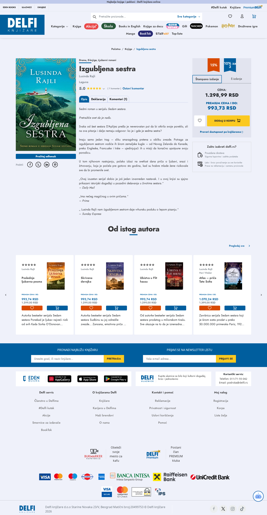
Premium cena (217, 103)
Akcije (46, 415)
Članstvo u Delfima (46, 401)
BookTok (145, 33)
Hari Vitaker (205, 273)
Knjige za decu (153, 26)
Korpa (220, 408)
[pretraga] (94, 16)
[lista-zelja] (32, 308)
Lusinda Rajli (87, 76)
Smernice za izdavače (46, 423)
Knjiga (128, 49)
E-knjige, (93, 60)
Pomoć (162, 423)
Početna (115, 49)
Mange (130, 33)
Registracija (220, 401)
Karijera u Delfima (104, 408)
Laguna (83, 82)
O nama (104, 423)
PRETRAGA (114, 358)
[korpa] (57, 308)
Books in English (129, 26)
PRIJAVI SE (226, 358)
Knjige (77, 26)
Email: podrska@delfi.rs (233, 382)
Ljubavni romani (107, 60)
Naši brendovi (104, 415)
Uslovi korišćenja (162, 415)
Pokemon (212, 26)
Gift (184, 26)
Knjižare (104, 401)
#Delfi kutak (46, 408)
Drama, (83, 60)
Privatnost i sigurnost (162, 408)
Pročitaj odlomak (46, 156)
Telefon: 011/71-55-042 (233, 378)
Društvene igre (248, 26)
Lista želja (221, 415)
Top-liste (177, 33)
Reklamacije (162, 401)
